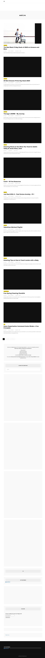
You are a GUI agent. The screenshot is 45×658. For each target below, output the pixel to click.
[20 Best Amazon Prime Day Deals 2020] (22, 67)
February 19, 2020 (18, 196)
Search (39, 369)
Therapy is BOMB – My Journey (14, 114)
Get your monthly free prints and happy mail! (13, 613)
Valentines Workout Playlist (13, 227)
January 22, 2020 (17, 262)
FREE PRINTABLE (6, 291)
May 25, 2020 (16, 150)
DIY (4, 179)
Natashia (5, 82)
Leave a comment (11, 82)
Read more (7, 635)
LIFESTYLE (5, 45)
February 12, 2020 (18, 229)
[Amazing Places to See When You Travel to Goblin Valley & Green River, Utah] (22, 133)
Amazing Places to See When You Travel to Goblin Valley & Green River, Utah (20, 147)
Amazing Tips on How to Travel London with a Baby (21, 260)
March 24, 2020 (17, 183)
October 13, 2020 (18, 82)
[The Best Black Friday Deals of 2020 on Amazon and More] (22, 33)
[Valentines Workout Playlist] (22, 213)
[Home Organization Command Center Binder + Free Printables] (22, 312)
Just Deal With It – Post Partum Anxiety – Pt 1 (19, 194)
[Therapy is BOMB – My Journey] (22, 100)
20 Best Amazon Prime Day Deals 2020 (17, 81)
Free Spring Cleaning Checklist (14, 293)
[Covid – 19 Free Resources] (22, 168)
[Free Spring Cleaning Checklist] (22, 279)
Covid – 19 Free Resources (12, 181)
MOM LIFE (5, 144)
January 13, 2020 (17, 295)
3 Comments (10, 150)
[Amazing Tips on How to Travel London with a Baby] (22, 246)
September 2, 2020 (18, 115)
